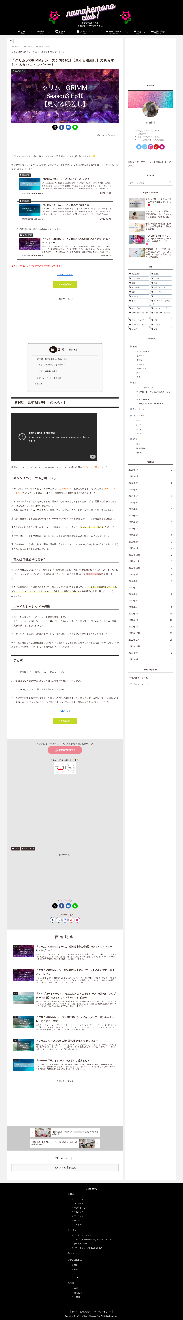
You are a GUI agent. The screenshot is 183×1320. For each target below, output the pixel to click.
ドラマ (16, 849)
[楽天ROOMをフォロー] (77, 920)
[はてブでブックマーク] (68, 127)
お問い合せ (85, 1312)
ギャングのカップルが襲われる (52, 365)
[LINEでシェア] (75, 127)
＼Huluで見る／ (65, 274)
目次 (62, 349)
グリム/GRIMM (29, 849)
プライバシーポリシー (139, 684)
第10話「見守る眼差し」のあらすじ (52, 359)
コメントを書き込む (65, 1167)
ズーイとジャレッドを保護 (50, 378)
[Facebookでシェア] (61, 127)
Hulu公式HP (65, 284)
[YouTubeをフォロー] (71, 920)
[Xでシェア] (55, 127)
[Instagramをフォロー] (65, 920)
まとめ (39, 384)
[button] (170, 182)
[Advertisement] (65, 144)
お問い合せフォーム (138, 678)
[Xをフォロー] (58, 920)
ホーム (74, 1312)
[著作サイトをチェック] (52, 920)
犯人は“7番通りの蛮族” (48, 371)
